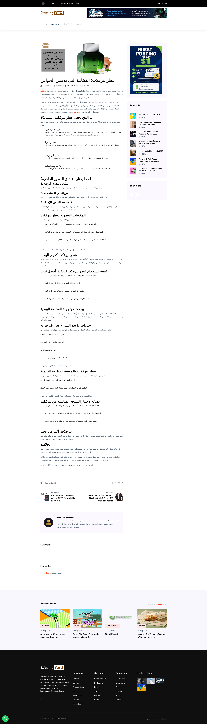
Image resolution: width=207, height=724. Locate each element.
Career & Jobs (78, 687)
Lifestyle (119, 691)
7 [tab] (163, 604)
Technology (77, 704)
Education (45, 626)
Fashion (76, 700)
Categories (55, 24)
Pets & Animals (100, 679)
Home (44, 24)
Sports (118, 687)
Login (79, 24)
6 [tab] (160, 604)
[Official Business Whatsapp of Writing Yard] (5, 718)
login (48, 573)
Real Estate (98, 683)
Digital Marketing (112, 626)
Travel (96, 691)
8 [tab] (165, 604)
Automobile (77, 696)
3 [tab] (152, 604)
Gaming (76, 626)
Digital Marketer (112, 634)
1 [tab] (148, 604)
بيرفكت (134, 194)
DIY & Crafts (120, 679)
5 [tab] (156, 604)
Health (96, 700)
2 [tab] (150, 604)
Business (59, 86)
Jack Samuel (47, 86)
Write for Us (68, 24)
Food (75, 691)
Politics (97, 687)
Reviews (76, 679)
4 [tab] (154, 604)
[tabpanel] (55, 624)
